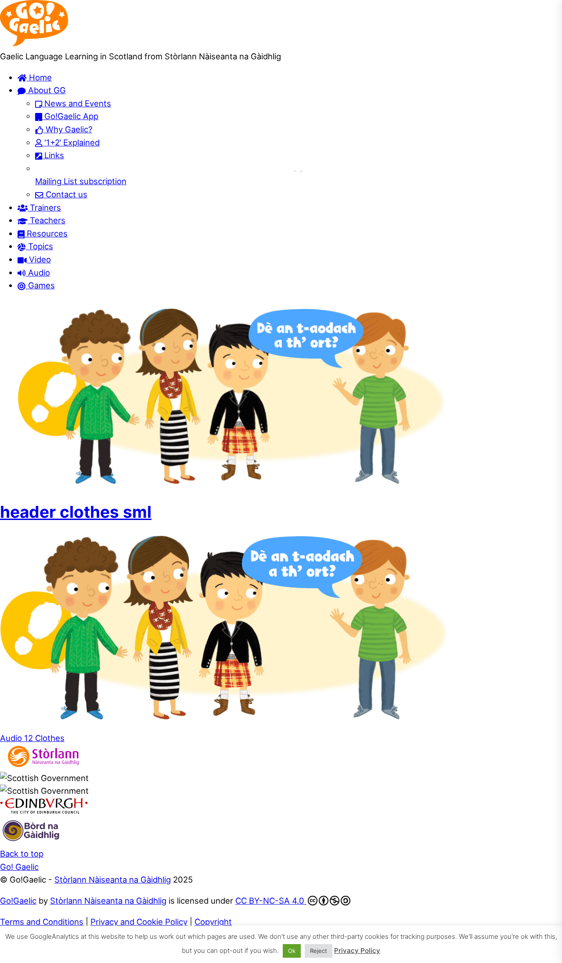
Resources (46, 233)
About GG (46, 90)
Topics (39, 246)
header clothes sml (75, 512)
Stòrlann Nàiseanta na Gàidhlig (112, 879)
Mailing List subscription (80, 181)
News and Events (76, 103)
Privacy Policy (357, 950)
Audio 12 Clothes (32, 738)
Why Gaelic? (67, 129)
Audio (38, 272)
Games (40, 285)
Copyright (213, 922)
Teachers (46, 220)
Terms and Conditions (41, 922)
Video (39, 259)
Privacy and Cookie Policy (138, 922)
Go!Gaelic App (70, 116)
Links (53, 155)
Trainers (44, 207)
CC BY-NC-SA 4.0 (270, 900)
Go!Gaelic (18, 900)
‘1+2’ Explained (71, 142)
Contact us (65, 194)
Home (39, 77)
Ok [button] (291, 950)
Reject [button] (318, 950)
